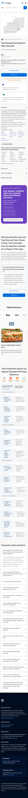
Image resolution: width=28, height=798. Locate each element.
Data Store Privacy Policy (7, 724)
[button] (2, 7)
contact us (14, 738)
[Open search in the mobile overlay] (16, 7)
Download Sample (14, 70)
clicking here (11, 774)
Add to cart (14, 74)
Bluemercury (21, 133)
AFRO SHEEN (13, 133)
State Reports (13, 49)
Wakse (2, 131)
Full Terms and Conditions (7, 718)
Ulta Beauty (4, 135)
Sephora (20, 131)
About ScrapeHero (5, 726)
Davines (3, 133)
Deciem (11, 131)
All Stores (8, 49)
